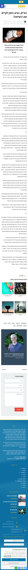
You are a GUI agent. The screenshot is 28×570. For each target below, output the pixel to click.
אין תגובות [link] (6, 23)
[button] (4, 6)
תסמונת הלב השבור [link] (12, 496)
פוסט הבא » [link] (3, 369)
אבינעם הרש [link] (23, 323)
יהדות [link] (24, 485)
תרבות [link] (24, 487)
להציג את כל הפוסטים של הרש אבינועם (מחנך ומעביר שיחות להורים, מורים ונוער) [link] (14, 357)
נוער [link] (14, 325)
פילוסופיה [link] (23, 472)
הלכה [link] (24, 477)
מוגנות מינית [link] (19, 325)
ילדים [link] (25, 325)
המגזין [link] (24, 483)
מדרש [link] (24, 474)
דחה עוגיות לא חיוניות (14, 563)
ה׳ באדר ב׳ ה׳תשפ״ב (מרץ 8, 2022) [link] (19, 23)
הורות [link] (13, 323)
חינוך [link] (5, 323)
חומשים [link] (24, 468)
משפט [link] (24, 470)
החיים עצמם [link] (22, 479)
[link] (2, 6)
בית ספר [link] (18, 323)
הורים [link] (9, 323)
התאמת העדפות (14, 566)
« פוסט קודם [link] (24, 369)
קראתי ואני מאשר (14, 559)
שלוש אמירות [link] (13, 510)
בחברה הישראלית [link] (21, 481)
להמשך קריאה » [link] (13, 498)
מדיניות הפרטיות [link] (7, 556)
